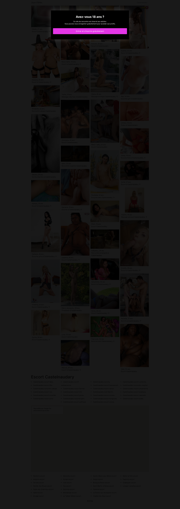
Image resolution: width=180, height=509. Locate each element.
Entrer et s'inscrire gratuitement (90, 31)
